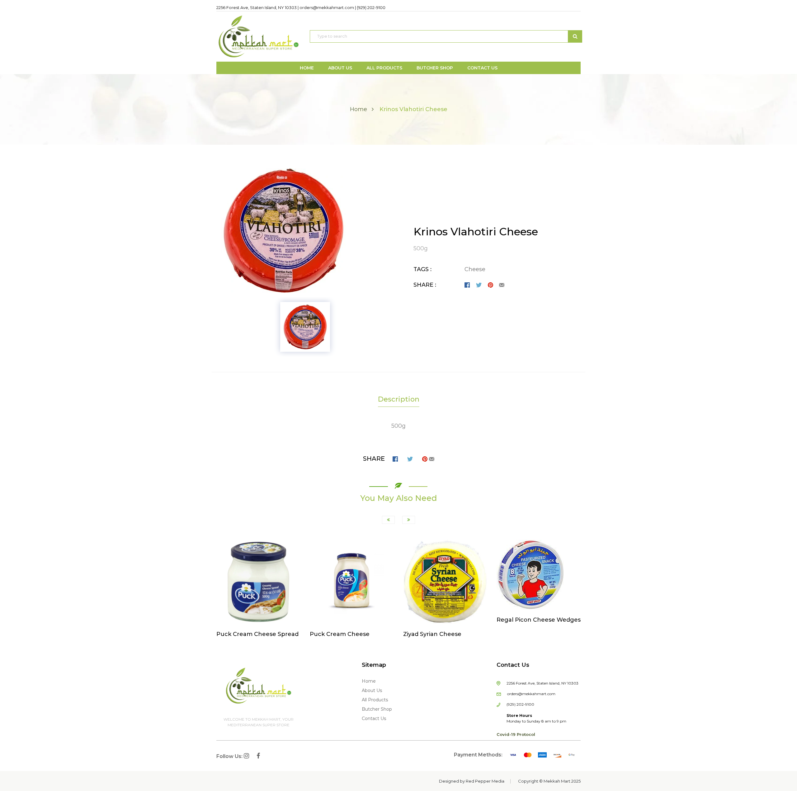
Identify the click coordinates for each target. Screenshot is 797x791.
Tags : (422, 269)
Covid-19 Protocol (516, 734)
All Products (375, 700)
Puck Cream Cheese (340, 634)
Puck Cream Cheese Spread (257, 634)
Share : (424, 284)
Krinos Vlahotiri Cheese (475, 231)
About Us (372, 690)
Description (398, 399)
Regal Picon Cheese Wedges (539, 619)
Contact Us (374, 718)
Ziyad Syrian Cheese (432, 634)
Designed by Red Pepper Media (471, 781)
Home (358, 109)
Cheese (475, 269)
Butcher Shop (377, 709)
